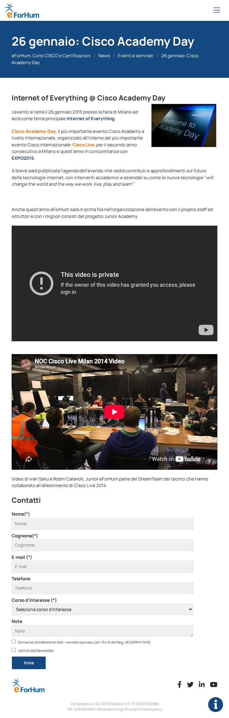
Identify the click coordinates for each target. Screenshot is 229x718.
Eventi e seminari (136, 55)
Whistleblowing (110, 709)
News (104, 55)
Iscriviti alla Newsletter (36, 650)
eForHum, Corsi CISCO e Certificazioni (51, 55)
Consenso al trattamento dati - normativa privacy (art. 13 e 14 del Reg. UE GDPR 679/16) (84, 642)
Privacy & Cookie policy (143, 709)
